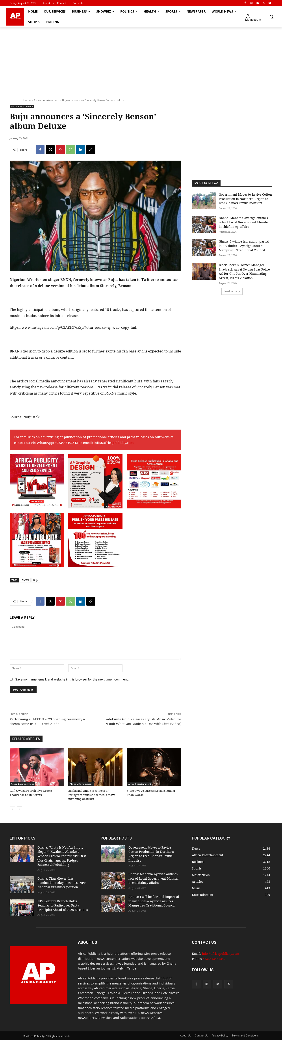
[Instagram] (251, 3)
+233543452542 (66, 442)
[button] (271, 16)
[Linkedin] (257, 3)
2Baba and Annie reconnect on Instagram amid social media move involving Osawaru (91, 795)
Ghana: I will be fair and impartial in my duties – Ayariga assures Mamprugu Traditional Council (244, 245)
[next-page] (19, 809)
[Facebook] (245, 3)
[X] (263, 3)
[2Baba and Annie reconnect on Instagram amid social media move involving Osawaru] (95, 767)
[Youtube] (269, 3)
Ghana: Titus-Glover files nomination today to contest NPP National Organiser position (61, 882)
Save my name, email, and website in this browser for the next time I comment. (72, 679)
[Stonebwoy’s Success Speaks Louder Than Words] (154, 767)
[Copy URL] (90, 149)
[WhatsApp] (70, 149)
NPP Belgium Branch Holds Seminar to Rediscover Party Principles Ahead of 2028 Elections (62, 905)
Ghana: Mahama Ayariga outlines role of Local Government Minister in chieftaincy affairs (244, 222)
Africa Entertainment (46, 100)
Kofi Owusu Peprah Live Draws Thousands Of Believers (31, 793)
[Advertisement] (141, 60)
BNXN (25, 580)
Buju (36, 580)
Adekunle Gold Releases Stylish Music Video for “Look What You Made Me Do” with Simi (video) (143, 721)
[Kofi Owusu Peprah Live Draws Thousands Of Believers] (37, 767)
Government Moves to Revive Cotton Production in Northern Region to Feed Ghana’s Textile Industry (245, 198)
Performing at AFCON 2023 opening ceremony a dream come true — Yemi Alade (47, 721)
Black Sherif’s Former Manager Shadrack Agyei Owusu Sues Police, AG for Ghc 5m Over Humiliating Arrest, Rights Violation (245, 271)
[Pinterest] (60, 149)
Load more (230, 291)
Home (27, 100)
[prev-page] (12, 809)
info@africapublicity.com (114, 442)
